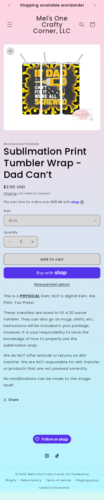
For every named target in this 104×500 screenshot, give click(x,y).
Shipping (10, 193)
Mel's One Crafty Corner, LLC (49, 474)
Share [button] (13, 399)
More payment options (52, 284)
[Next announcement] (95, 5)
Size (7, 211)
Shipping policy (87, 480)
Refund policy (31, 480)
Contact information (54, 488)
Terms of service (58, 480)
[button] (9, 24)
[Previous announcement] (9, 5)
